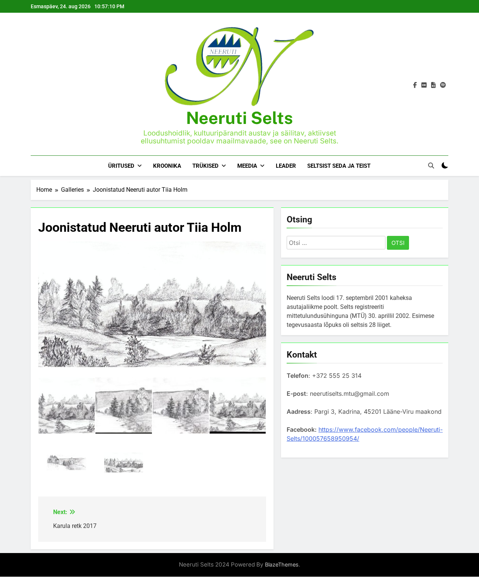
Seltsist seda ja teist (338, 166)
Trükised (205, 166)
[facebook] (415, 85)
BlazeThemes (282, 564)
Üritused (121, 166)
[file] (433, 85)
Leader (286, 166)
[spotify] (443, 85)
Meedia (247, 166)
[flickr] (424, 85)
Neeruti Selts (239, 118)
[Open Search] (431, 165)
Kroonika (167, 166)
